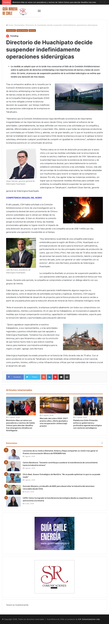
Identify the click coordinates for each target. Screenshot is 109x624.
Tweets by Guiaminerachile (17, 605)
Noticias (32, 30)
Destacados (19, 25)
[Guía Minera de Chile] (14, 11)
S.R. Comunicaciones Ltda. (89, 619)
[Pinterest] (55, 377)
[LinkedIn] (49, 377)
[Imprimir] (67, 377)
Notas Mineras (22, 30)
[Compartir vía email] (61, 377)
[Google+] (43, 377)
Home (10, 25)
